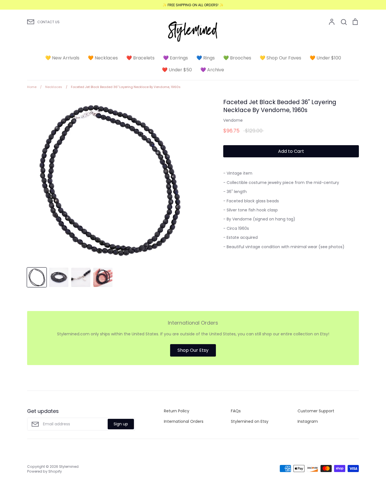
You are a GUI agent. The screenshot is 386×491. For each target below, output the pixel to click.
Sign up (121, 424)
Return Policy (176, 411)
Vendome (233, 120)
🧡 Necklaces (103, 58)
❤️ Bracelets (140, 58)
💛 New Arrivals (62, 58)
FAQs (236, 411)
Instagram (308, 421)
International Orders (183, 421)
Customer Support (316, 411)
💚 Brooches (237, 58)
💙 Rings (205, 58)
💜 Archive (212, 70)
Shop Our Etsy (193, 350)
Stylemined (69, 466)
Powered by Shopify (44, 471)
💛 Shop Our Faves (280, 58)
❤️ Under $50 (177, 70)
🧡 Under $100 (325, 58)
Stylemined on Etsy (249, 421)
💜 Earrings (175, 58)
